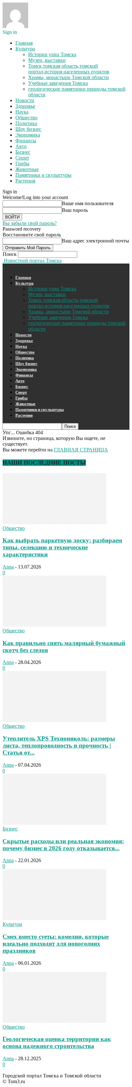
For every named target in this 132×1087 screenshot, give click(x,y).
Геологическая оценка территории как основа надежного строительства (57, 1042)
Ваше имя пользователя (87, 203)
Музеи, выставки (47, 60)
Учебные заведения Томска (58, 83)
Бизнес (22, 152)
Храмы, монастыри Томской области (68, 77)
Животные (27, 169)
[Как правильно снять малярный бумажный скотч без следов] (54, 625)
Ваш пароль (75, 210)
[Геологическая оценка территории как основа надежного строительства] (54, 1021)
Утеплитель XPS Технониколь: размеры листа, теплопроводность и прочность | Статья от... (59, 745)
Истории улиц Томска (52, 54)
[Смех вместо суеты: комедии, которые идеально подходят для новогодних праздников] (54, 918)
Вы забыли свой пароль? (30, 223)
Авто (21, 146)
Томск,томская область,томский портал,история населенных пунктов (68, 68)
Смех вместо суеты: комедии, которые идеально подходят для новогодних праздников (56, 943)
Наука (22, 112)
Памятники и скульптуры (43, 175)
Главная (24, 43)
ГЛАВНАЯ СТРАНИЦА (81, 449)
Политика (26, 123)
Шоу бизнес (28, 129)
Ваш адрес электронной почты (95, 240)
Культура (25, 48)
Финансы (25, 140)
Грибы (22, 163)
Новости (24, 100)
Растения (25, 180)
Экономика (27, 135)
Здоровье (25, 106)
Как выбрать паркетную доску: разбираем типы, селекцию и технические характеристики (62, 547)
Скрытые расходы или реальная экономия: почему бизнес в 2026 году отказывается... (63, 845)
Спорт (22, 157)
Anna (8, 567)
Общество (26, 117)
